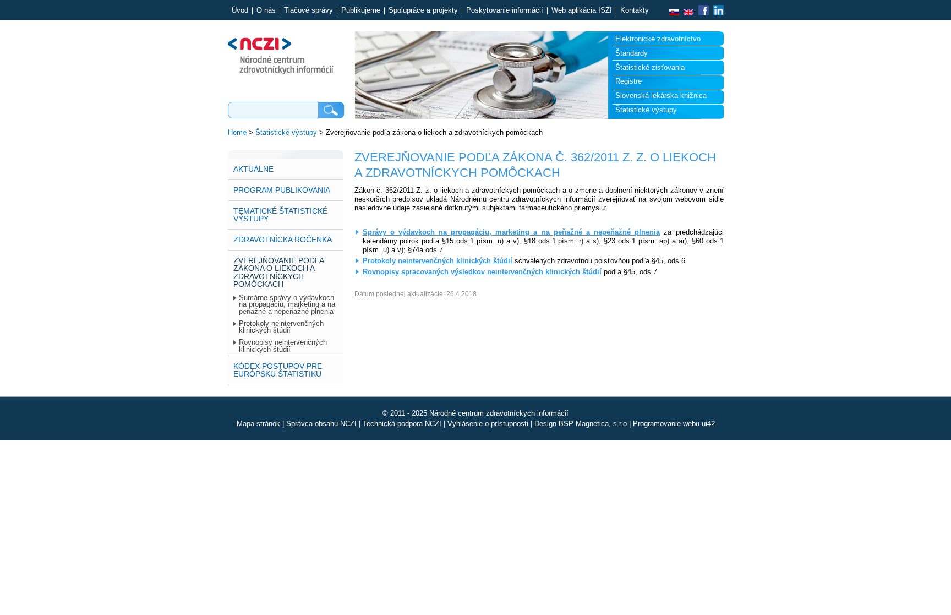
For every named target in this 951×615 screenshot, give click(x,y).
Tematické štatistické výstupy (280, 214)
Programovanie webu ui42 (674, 424)
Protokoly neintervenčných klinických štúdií (281, 327)
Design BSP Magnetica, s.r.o (580, 424)
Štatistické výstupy (646, 110)
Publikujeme (360, 10)
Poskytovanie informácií (504, 10)
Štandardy (631, 53)
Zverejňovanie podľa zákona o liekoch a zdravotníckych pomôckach (278, 272)
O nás (266, 10)
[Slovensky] (674, 13)
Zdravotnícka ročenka (282, 239)
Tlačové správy (308, 10)
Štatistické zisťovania (650, 67)
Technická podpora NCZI (402, 424)
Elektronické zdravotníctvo (658, 39)
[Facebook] (703, 13)
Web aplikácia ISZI (581, 10)
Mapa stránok (258, 424)
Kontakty (634, 10)
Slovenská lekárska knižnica (661, 95)
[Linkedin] (717, 13)
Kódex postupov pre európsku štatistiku (277, 370)
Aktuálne (253, 169)
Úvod (240, 10)
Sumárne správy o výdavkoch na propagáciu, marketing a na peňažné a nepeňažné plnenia (287, 304)
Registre (628, 81)
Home (237, 132)
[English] (688, 13)
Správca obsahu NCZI (321, 424)
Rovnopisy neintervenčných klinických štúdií (283, 346)
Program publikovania (281, 190)
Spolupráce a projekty (423, 10)
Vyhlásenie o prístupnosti (487, 424)
